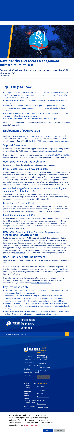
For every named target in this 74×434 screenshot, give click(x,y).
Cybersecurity (42, 404)
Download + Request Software (28, 393)
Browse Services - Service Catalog (30, 386)
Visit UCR (27, 375)
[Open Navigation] (67, 334)
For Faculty (41, 390)
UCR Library (28, 356)
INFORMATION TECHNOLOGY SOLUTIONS (16, 334)
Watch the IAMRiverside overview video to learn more (49, 141)
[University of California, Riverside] (32, 352)
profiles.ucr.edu (61, 304)
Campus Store (29, 363)
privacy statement (30, 425)
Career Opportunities (32, 366)
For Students (41, 386)
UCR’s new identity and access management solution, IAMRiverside (39, 136)
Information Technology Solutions (27, 323)
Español (27, 369)
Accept (48, 430)
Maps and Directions (31, 372)
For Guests (41, 400)
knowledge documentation (41, 283)
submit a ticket (19, 253)
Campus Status (29, 359)
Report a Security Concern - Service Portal (30, 401)
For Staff (40, 393)
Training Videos (43, 407)
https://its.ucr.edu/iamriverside (50, 151)
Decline (59, 430)
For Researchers (43, 397)
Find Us (43, 371)
